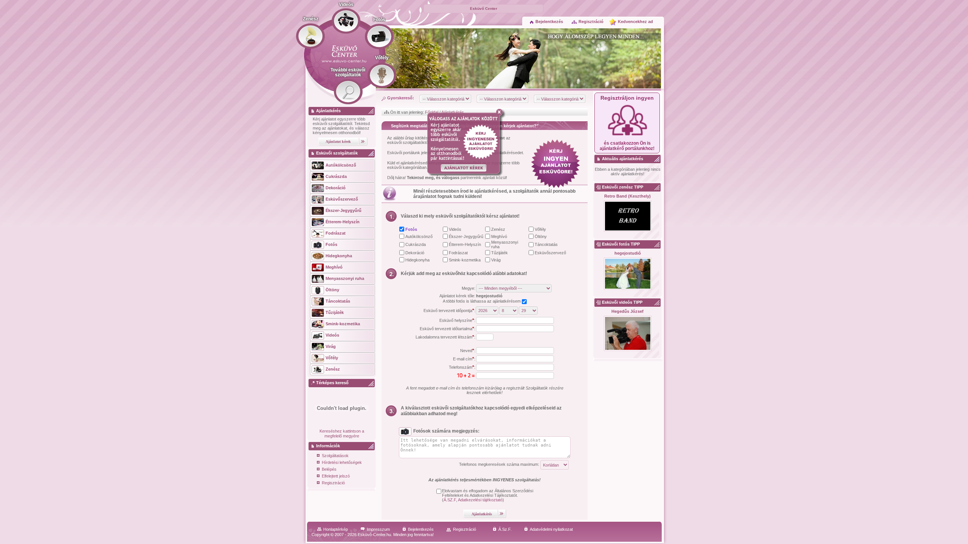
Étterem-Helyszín (465, 244)
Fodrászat (458, 252)
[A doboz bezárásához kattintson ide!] (501, 112)
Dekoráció (414, 252)
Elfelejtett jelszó (336, 476)
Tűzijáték (499, 252)
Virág (496, 260)
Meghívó (499, 236)
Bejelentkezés (549, 21)
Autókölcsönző (419, 236)
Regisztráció (591, 21)
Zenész (498, 229)
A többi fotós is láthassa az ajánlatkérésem (482, 301)
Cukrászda (415, 244)
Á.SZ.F (450, 500)
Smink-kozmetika (465, 260)
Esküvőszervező (550, 252)
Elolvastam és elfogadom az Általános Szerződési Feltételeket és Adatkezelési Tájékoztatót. (487, 493)
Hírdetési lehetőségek (342, 462)
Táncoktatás (546, 244)
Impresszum (378, 529)
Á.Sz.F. (505, 529)
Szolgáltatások (335, 455)
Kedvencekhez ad (635, 21)
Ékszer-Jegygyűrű (466, 236)
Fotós (411, 229)
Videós (455, 229)
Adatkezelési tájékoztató (480, 500)
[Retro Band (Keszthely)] (627, 216)
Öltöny (541, 236)
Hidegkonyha (417, 260)
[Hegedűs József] (627, 334)
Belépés (329, 469)
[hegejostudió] (627, 274)
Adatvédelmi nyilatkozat (551, 529)
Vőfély (540, 229)
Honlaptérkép (335, 529)
